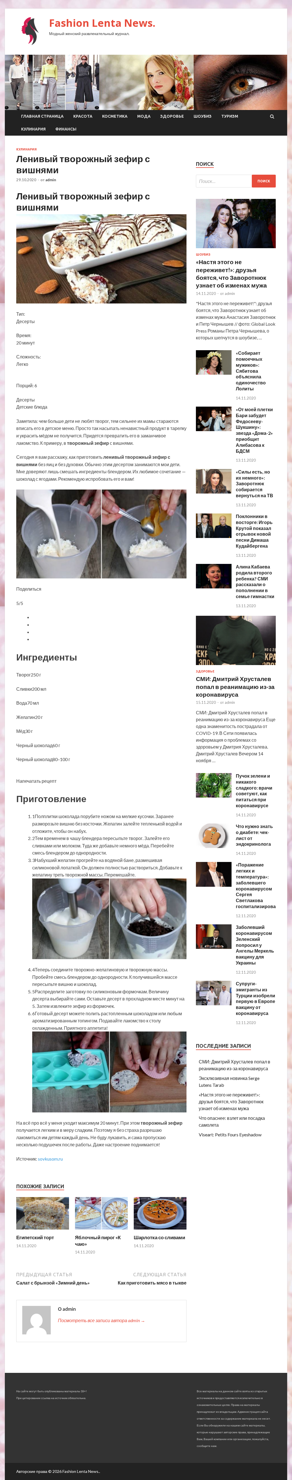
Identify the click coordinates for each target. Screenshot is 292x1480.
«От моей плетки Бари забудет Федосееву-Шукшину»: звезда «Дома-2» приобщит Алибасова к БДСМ (254, 430)
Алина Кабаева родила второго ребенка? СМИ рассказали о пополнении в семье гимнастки (255, 581)
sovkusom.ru (50, 1158)
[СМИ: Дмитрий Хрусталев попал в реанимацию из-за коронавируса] (236, 666)
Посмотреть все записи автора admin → (101, 1320)
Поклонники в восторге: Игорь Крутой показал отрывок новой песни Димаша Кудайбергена (254, 531)
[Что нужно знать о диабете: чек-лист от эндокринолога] (214, 846)
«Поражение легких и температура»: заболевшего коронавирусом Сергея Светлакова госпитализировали (258, 885)
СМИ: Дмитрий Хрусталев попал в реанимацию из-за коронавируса (235, 686)
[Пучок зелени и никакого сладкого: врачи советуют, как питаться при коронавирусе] (214, 795)
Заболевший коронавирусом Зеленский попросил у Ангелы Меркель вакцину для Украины (255, 944)
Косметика (114, 116)
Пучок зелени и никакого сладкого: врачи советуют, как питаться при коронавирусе (254, 790)
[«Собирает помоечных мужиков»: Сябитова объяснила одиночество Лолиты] (214, 373)
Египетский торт (35, 1237)
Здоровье (172, 116)
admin (50, 180)
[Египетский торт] (42, 1231)
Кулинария (33, 129)
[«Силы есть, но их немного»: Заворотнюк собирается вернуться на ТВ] (214, 491)
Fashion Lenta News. (102, 23)
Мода (144, 116)
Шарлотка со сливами (159, 1237)
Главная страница (42, 116)
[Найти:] (236, 181)
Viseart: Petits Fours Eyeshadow (230, 1134)
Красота (82, 116)
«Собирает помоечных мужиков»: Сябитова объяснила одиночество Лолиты (251, 370)
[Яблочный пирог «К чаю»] (101, 1231)
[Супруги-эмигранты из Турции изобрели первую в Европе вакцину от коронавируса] (214, 1003)
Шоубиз (203, 116)
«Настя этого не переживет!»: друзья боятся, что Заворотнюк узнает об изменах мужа (231, 1101)
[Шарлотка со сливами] (160, 1231)
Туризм (229, 116)
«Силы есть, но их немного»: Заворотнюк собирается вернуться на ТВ (254, 483)
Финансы (65, 129)
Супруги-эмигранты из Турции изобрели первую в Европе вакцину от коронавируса (255, 998)
